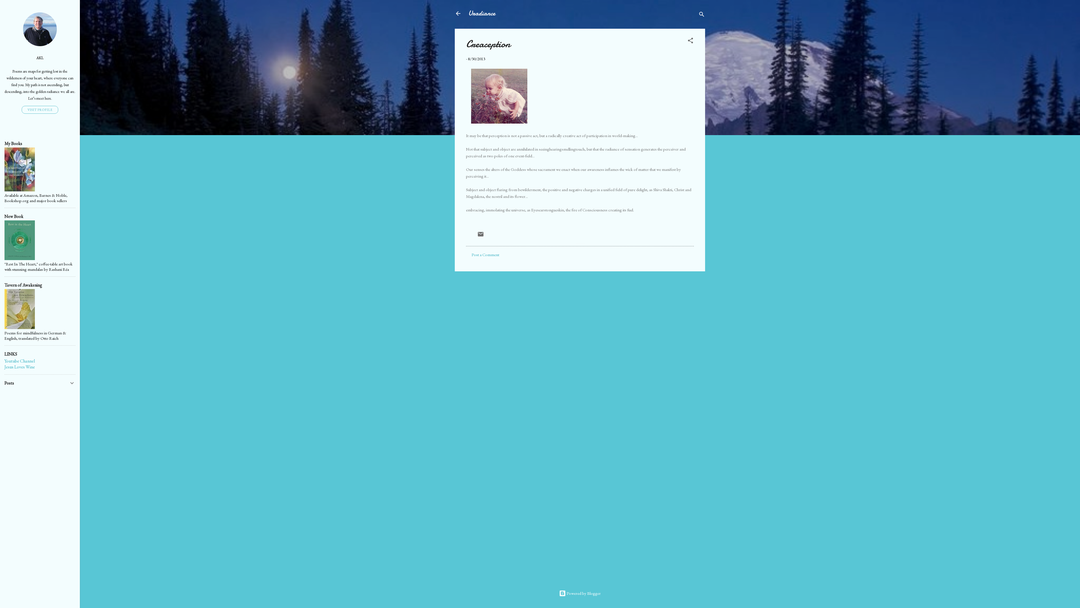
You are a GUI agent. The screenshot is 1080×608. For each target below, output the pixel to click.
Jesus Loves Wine (19, 367)
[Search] (701, 15)
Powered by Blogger (583, 593)
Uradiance (481, 13)
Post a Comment (485, 254)
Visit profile (40, 110)
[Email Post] (480, 236)
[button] (690, 41)
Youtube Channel (19, 361)
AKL (40, 57)
